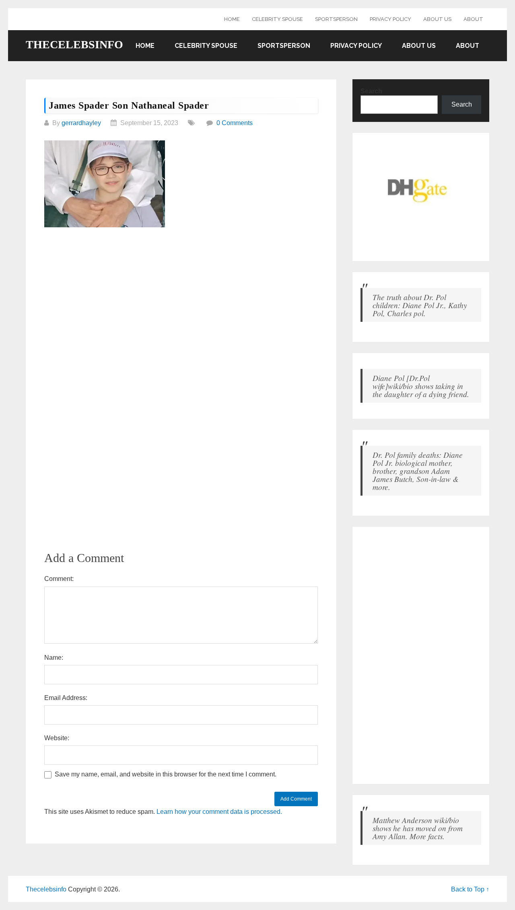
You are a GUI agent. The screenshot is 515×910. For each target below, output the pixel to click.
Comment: (59, 578)
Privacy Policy (390, 19)
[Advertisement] (181, 295)
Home (232, 19)
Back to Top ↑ (470, 889)
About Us (437, 19)
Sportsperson (336, 19)
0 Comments (234, 122)
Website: (56, 738)
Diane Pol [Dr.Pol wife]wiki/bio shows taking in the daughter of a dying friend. (421, 386)
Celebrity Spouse (277, 19)
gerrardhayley (81, 122)
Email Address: (65, 697)
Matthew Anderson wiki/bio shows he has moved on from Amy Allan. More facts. (418, 828)
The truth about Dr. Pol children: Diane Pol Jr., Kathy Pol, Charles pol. (420, 305)
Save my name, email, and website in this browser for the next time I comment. (165, 774)
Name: (53, 657)
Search (371, 91)
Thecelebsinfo (74, 44)
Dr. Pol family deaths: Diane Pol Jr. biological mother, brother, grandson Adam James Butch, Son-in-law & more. (418, 470)
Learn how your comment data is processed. (219, 811)
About (473, 19)
